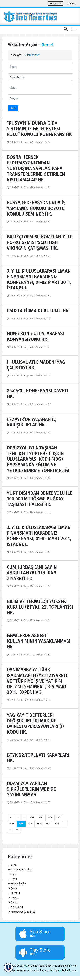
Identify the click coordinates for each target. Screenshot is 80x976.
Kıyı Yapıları (16, 907)
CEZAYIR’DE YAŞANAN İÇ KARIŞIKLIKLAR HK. (31, 422)
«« (11, 817)
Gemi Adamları (18, 883)
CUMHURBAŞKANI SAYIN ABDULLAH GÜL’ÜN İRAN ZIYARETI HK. (32, 572)
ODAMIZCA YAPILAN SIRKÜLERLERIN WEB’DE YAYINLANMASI (31, 789)
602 (41, 817)
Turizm (14, 902)
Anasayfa (16, 55)
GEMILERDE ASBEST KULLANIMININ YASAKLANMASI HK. (38, 641)
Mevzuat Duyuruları (20, 869)
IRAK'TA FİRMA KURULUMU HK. (38, 311)
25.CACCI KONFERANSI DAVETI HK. (37, 393)
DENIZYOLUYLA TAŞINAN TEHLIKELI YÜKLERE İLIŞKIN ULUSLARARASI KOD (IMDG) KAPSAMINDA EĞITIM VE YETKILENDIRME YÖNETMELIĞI (38, 459)
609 (48, 823)
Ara (13, 108)
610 (57, 823)
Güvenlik (15, 893)
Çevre (13, 888)
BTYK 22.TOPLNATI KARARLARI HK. (38, 757)
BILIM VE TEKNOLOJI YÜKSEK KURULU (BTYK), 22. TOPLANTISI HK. (40, 607)
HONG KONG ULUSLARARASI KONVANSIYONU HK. (35, 336)
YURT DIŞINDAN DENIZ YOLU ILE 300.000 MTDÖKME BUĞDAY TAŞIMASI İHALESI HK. (39, 498)
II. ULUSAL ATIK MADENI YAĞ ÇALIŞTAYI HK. (36, 365)
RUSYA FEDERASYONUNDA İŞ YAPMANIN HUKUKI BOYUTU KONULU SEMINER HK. (36, 208)
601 (32, 817)
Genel (13, 865)
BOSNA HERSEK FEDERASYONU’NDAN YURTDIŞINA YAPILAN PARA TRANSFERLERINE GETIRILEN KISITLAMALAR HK (36, 168)
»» (17, 829)
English (71, 3)
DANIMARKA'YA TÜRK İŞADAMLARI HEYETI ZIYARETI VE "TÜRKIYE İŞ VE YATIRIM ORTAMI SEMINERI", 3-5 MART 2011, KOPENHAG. (37, 681)
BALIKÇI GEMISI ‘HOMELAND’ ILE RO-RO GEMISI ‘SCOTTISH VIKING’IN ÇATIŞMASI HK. (39, 242)
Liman (13, 874)
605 (12, 823)
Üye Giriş (57, 3)
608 (39, 823)
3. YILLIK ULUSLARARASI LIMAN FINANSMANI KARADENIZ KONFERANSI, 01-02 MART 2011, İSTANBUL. (39, 279)
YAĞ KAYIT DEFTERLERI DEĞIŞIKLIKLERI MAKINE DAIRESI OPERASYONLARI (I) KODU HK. (35, 723)
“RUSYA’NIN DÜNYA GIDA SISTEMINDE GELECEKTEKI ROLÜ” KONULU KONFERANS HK (39, 128)
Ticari (13, 879)
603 (50, 817)
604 (59, 817)
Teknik (13, 897)
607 (30, 823)
